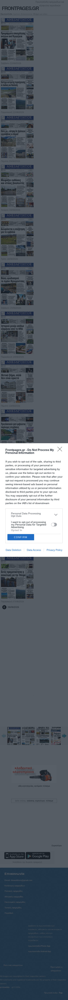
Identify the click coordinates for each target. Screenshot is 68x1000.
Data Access (34, 550)
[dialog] (34, 500)
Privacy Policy (54, 550)
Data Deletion (13, 550)
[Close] (60, 450)
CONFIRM (20, 537)
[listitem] (34, 514)
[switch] (54, 524)
